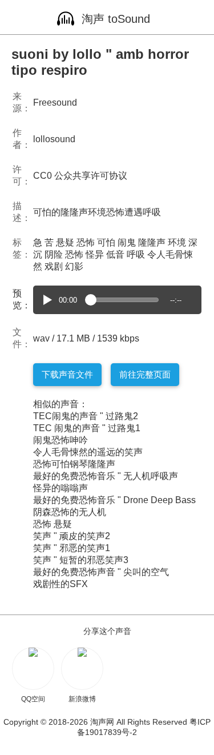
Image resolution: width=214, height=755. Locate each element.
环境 (177, 242)
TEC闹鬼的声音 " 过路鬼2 (85, 416)
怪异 (95, 254)
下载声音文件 (67, 374)
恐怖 (85, 242)
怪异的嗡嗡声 (60, 488)
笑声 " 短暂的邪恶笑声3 (80, 560)
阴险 (54, 254)
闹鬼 (127, 242)
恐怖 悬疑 (52, 524)
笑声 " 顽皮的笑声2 (71, 536)
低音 (115, 254)
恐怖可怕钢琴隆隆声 (74, 464)
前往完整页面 (145, 374)
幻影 (74, 266)
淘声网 (102, 721)
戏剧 (54, 266)
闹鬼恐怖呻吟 (60, 440)
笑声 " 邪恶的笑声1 (71, 548)
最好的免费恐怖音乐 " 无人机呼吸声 (105, 476)
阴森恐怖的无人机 (69, 512)
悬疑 (65, 242)
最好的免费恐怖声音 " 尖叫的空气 (101, 572)
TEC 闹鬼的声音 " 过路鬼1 (86, 428)
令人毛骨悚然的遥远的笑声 (88, 452)
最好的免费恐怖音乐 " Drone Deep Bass (114, 500)
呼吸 (136, 254)
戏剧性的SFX (60, 584)
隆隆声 (151, 242)
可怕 (106, 242)
